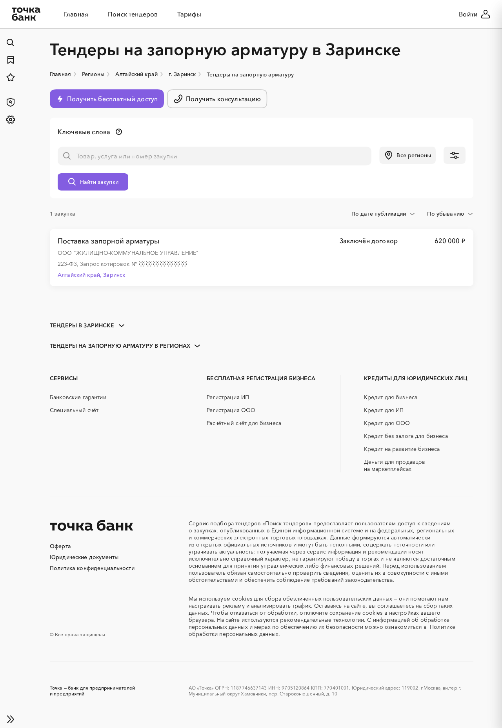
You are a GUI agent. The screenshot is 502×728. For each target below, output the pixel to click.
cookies (242, 598)
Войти (468, 14)
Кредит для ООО (387, 423)
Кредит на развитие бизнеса (402, 448)
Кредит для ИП (384, 410)
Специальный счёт (74, 410)
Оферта (60, 546)
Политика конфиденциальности (92, 568)
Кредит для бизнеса (391, 397)
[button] (407, 155)
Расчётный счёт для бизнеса (244, 423)
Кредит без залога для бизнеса (406, 435)
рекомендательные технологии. (323, 619)
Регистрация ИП (228, 397)
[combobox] (383, 213)
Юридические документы (84, 557)
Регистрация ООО (231, 410)
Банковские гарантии (78, 397)
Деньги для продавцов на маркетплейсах (395, 465)
